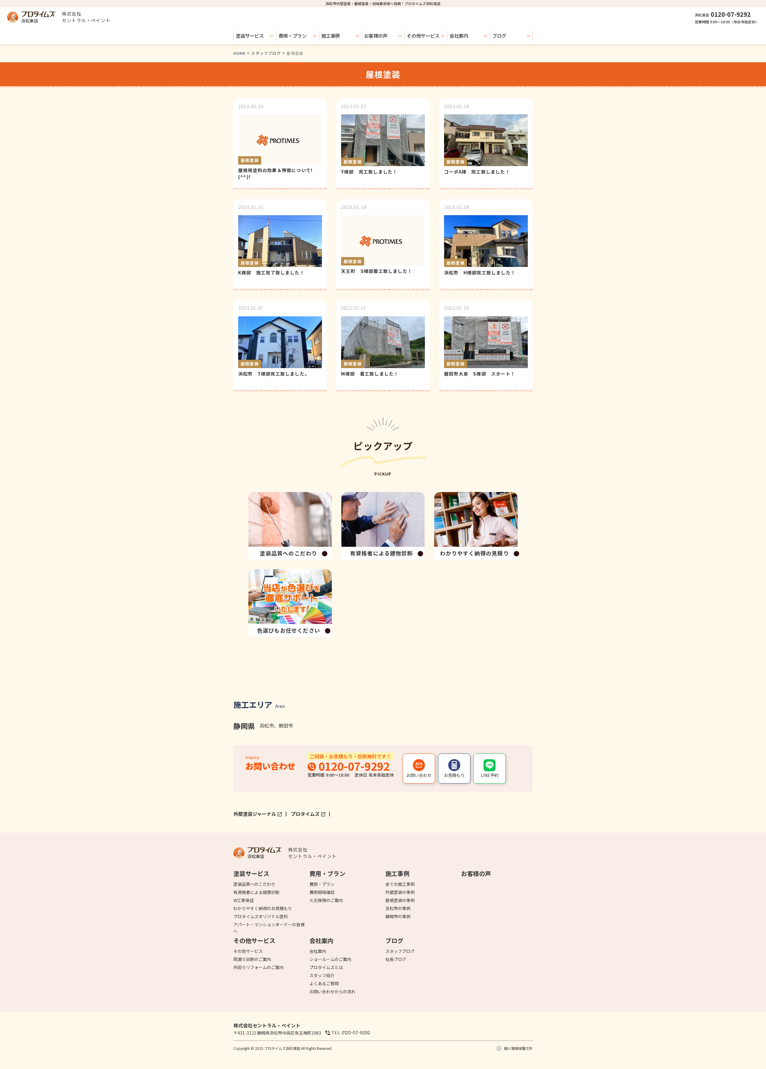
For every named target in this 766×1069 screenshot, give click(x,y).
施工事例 (330, 35)
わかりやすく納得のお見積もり (262, 908)
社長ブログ (395, 959)
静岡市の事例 (398, 916)
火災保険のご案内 (326, 900)
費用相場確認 (322, 892)
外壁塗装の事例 (400, 892)
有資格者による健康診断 (256, 892)
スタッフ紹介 (322, 975)
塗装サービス (250, 35)
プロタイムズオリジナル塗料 (260, 916)
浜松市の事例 (398, 908)
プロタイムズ (305, 813)
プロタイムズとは (326, 967)
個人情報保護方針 (518, 1048)
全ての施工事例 (400, 884)
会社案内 (458, 35)
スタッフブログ (266, 53)
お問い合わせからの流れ (332, 991)
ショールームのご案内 (330, 959)
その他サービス (423, 35)
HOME (239, 53)
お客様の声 (375, 35)
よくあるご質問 (324, 983)
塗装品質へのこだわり (254, 884)
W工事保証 (243, 900)
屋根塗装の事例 (400, 900)
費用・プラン (293, 35)
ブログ (499, 35)
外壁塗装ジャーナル (254, 813)
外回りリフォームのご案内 (258, 967)
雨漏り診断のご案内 (252, 959)
